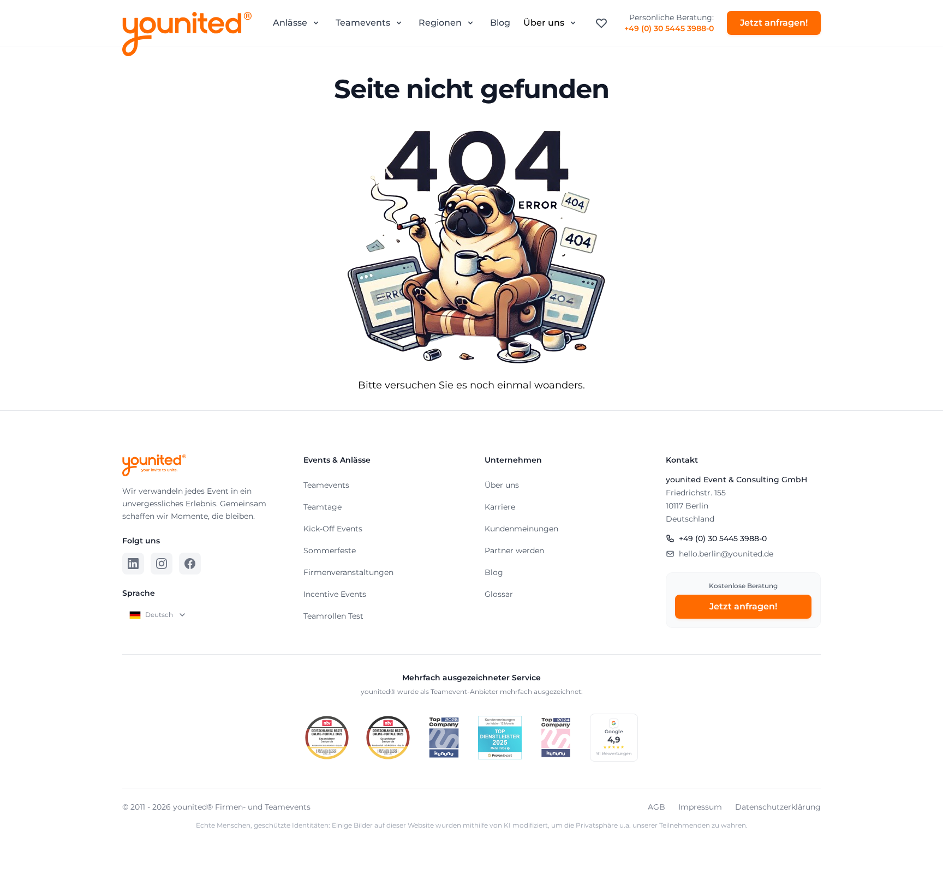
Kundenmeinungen (521, 529)
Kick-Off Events (332, 529)
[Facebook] (190, 563)
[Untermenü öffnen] (316, 22)
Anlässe (290, 22)
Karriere (500, 507)
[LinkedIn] (133, 563)
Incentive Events (334, 594)
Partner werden (514, 550)
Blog (500, 22)
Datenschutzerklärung (778, 807)
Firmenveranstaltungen (348, 572)
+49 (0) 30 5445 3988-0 (669, 28)
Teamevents (363, 22)
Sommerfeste (329, 550)
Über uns (543, 22)
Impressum (700, 807)
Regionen (440, 22)
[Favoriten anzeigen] (601, 23)
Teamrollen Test (333, 616)
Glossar (499, 594)
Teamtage (322, 507)
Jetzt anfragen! (774, 22)
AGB (656, 807)
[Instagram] (161, 563)
